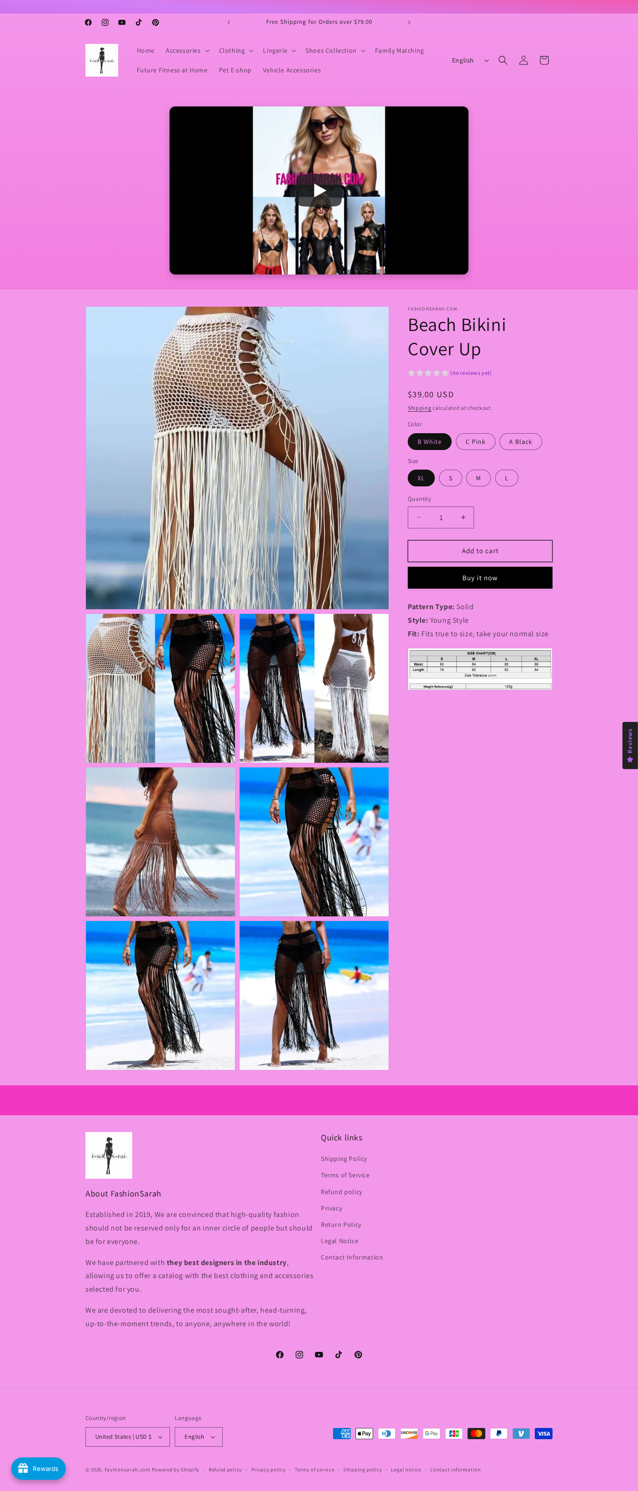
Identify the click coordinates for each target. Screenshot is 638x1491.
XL (421, 478)
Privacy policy (268, 1469)
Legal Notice (339, 1241)
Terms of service (314, 1469)
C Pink (476, 441)
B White (430, 441)
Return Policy (341, 1224)
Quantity (419, 499)
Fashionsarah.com (127, 1469)
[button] (186, 50)
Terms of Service (345, 1175)
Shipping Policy (344, 1158)
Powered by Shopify (176, 1469)
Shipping (420, 407)
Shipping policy (362, 1469)
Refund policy (341, 1192)
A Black (520, 441)
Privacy (331, 1208)
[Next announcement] (409, 22)
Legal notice (406, 1469)
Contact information (455, 1469)
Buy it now (480, 577)
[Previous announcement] (229, 22)
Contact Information (352, 1257)
